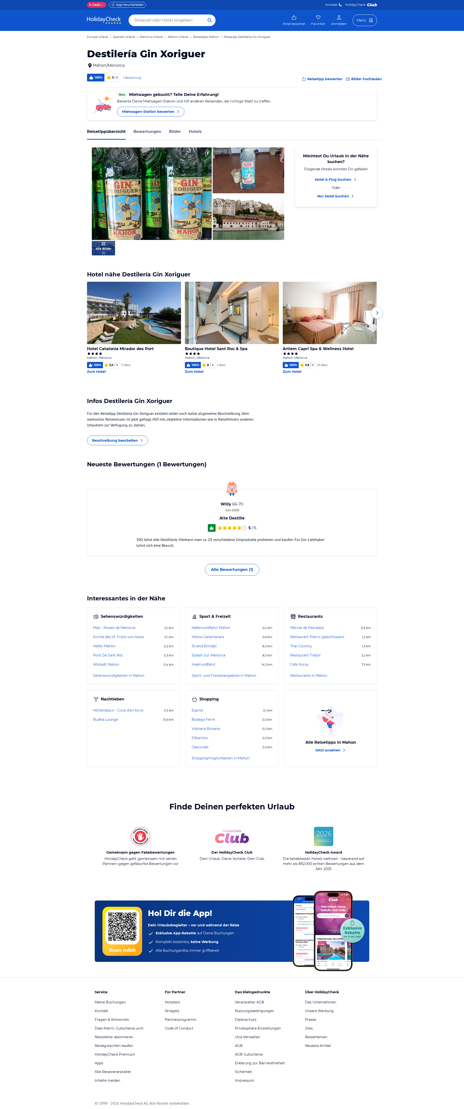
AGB (239, 1046)
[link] (294, 20)
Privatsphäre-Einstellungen (258, 1028)
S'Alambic (200, 738)
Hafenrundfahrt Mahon (211, 628)
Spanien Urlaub (124, 37)
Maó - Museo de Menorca (114, 628)
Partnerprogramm (180, 1019)
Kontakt (331, 5)
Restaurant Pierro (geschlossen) (317, 637)
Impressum (244, 1080)
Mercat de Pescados (307, 628)
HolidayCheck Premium (115, 1054)
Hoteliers (172, 1002)
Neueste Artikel (318, 1046)
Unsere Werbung (319, 1011)
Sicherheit (243, 1072)
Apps (99, 1063)
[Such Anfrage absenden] (210, 20)
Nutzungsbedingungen (254, 1011)
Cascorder (200, 747)
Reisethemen (316, 1037)
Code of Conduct (179, 1028)
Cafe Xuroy (299, 664)
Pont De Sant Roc (108, 655)
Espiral (197, 710)
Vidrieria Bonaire (206, 729)
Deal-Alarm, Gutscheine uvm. (119, 1028)
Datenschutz (245, 1019)
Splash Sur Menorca (208, 655)
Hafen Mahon (104, 646)
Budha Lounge (105, 719)
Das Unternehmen (320, 1002)
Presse (310, 1019)
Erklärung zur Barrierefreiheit (260, 1063)
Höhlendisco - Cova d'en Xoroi (118, 710)
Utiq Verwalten (247, 1037)
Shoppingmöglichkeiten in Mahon (220, 758)
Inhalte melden (107, 1080)
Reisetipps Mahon (206, 37)
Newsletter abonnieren (114, 1037)
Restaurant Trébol (305, 655)
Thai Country (301, 646)
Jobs (309, 1028)
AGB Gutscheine (249, 1054)
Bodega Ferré (203, 719)
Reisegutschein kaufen (114, 1046)
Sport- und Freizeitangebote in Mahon (224, 675)
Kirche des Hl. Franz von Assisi (118, 637)
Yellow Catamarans (208, 637)
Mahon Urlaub (178, 37)
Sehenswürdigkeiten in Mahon (118, 675)
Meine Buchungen (110, 1002)
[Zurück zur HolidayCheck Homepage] (104, 20)
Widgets (172, 1011)
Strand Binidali (204, 646)
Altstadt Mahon (106, 664)
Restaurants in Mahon (308, 675)
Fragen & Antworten (112, 1019)
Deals (94, 5)
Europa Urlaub (97, 37)
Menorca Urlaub (151, 37)
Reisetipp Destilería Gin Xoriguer (247, 37)
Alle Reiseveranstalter (113, 1072)
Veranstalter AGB (249, 1002)
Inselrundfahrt (204, 664)
